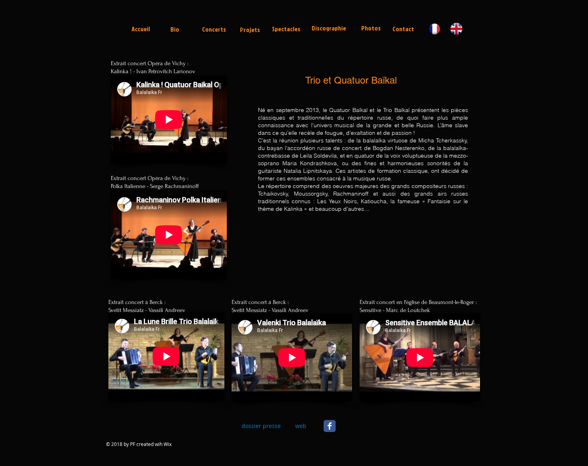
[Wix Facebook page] (330, 426)
